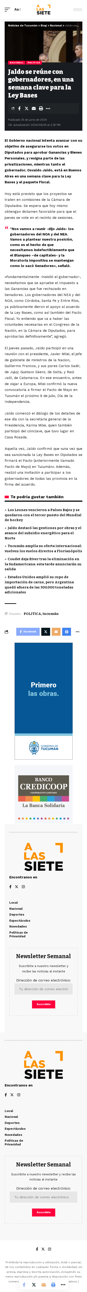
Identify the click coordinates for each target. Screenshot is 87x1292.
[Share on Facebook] (19, 108)
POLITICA (32, 614)
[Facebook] (10, 887)
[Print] (41, 108)
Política (34, 62)
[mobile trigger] (9, 10)
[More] (48, 108)
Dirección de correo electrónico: (43, 980)
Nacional (17, 62)
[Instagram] (23, 887)
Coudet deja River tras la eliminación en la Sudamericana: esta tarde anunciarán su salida (43, 564)
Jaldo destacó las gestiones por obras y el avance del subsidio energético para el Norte (43, 533)
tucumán (51, 614)
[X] (16, 887)
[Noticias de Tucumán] (43, 9)
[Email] (33, 108)
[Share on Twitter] (26, 108)
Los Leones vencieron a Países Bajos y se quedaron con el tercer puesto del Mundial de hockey (43, 515)
